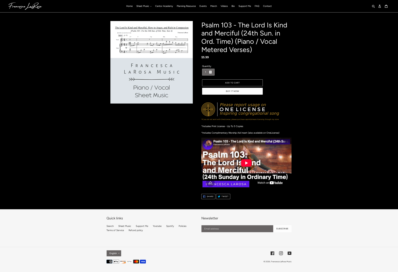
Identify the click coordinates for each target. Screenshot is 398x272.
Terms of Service (115, 230)
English (113, 253)
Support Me (142, 226)
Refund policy (136, 230)
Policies (182, 226)
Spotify (170, 226)
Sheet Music (124, 226)
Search (110, 226)
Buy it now (232, 91)
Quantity (206, 66)
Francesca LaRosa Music (281, 261)
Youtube (157, 226)
